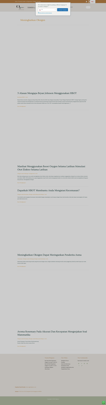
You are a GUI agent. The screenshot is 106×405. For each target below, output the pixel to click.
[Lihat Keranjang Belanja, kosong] (89, 1)
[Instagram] (81, 363)
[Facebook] (79, 363)
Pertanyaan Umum (65, 365)
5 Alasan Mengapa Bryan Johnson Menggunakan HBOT (47, 93)
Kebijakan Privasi (65, 360)
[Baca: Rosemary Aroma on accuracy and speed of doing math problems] (45, 300)
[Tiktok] (82, 366)
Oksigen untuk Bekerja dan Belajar (36, 194)
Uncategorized (31, 173)
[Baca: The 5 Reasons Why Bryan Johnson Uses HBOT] (48, 58)
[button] (88, 7)
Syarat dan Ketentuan (65, 364)
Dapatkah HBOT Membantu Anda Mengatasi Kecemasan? (48, 190)
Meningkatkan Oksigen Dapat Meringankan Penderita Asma (49, 255)
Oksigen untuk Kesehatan (22, 194)
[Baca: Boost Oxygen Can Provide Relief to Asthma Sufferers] (39, 229)
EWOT (71, 7)
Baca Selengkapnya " (21, 106)
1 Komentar (19, 258)
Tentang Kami (31, 7)
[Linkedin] (84, 363)
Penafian (63, 362)
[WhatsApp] (79, 366)
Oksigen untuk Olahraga (22, 173)
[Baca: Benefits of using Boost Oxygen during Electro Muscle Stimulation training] (42, 137)
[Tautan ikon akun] (86, 1)
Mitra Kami (47, 369)
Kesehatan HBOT (21, 97)
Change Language (62, 9)
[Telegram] (87, 363)
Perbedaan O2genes (49, 367)
